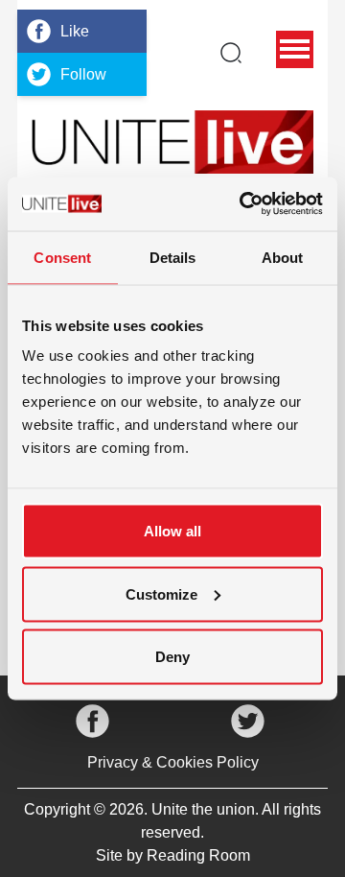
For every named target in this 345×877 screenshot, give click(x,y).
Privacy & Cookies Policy (173, 762)
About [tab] (283, 257)
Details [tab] (173, 257)
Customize (161, 593)
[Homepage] (172, 142)
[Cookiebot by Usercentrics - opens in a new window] (243, 204)
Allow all (172, 531)
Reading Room (198, 855)
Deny (172, 657)
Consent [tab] (62, 257)
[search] (230, 52)
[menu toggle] (294, 49)
